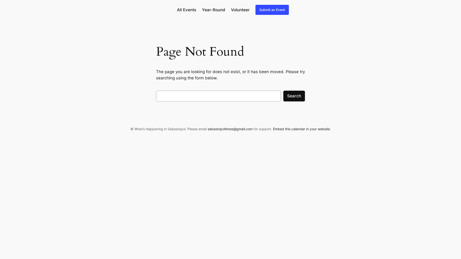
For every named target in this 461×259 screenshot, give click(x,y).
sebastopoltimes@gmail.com (230, 129)
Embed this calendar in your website (301, 129)
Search (294, 96)
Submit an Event (272, 10)
